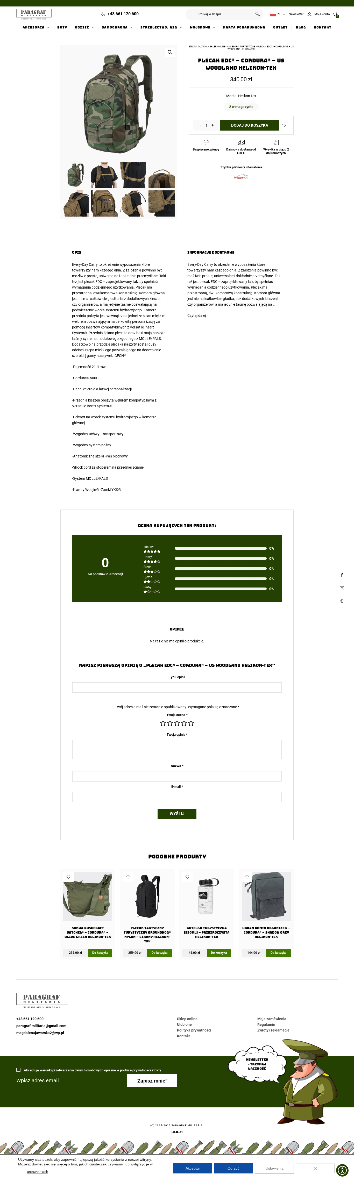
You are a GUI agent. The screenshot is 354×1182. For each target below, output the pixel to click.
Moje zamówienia (271, 1019)
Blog (301, 27)
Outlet (280, 27)
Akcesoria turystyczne (241, 46)
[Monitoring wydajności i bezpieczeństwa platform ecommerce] (177, 1133)
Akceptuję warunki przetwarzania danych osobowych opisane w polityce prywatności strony (92, 1070)
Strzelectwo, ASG (158, 27)
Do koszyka (100, 953)
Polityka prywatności (194, 1030)
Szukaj (257, 14)
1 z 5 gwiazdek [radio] (163, 723)
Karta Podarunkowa (244, 27)
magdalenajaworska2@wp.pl (40, 1033)
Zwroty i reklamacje (273, 1030)
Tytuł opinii (177, 677)
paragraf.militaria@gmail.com (41, 1026)
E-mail (177, 787)
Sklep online (217, 46)
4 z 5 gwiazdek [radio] (184, 723)
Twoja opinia (177, 734)
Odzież (82, 27)
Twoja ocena (177, 715)
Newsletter (296, 14)
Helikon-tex (247, 96)
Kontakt (322, 27)
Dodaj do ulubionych (284, 125)
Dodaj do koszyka (249, 125)
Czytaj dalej (196, 315)
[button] (170, 52)
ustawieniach (37, 1172)
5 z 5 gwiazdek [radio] (191, 723)
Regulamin (266, 1024)
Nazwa (177, 766)
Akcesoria (34, 27)
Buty (62, 27)
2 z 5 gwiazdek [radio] (170, 723)
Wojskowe (200, 27)
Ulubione (184, 1024)
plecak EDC (93, 282)
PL (278, 14)
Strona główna (198, 46)
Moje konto (322, 14)
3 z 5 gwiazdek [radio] (177, 723)
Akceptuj (193, 1168)
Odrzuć (233, 1168)
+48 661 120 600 (123, 13)
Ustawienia (275, 1168)
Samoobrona (115, 27)
